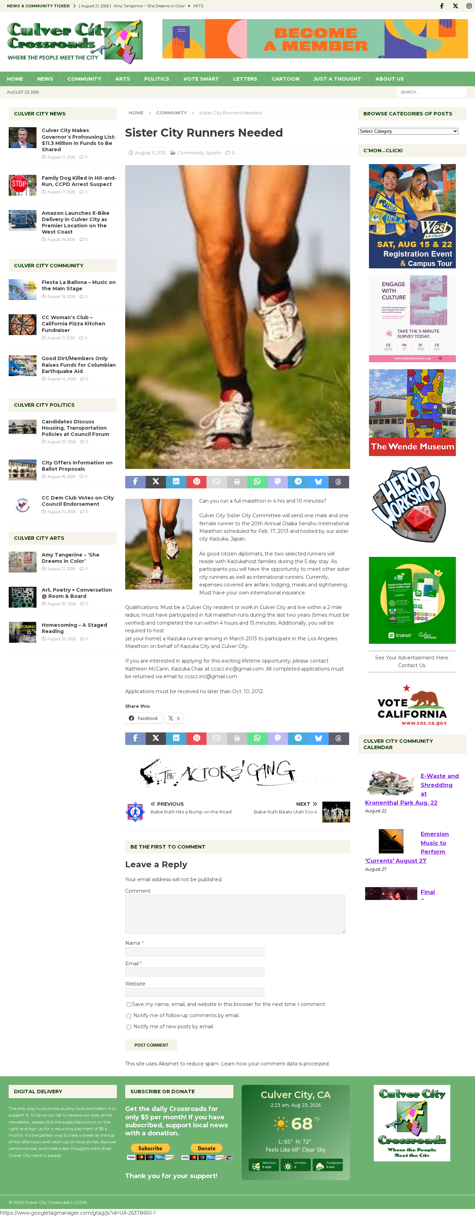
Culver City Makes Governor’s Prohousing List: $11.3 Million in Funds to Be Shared (78, 140)
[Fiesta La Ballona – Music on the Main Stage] (23, 289)
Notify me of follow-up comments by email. (187, 1015)
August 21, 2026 (61, 157)
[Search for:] (431, 92)
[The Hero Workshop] (412, 546)
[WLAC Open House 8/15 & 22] (412, 264)
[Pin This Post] (196, 482)
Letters (245, 79)
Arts (122, 79)
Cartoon (285, 79)
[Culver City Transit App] (412, 640)
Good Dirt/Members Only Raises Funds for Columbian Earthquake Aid (79, 364)
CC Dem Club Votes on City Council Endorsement (78, 501)
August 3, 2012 (150, 152)
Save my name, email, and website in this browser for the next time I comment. (229, 1004)
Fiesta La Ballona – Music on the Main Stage (79, 285)
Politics (156, 79)
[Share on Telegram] (298, 482)
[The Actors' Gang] (237, 784)
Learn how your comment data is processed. (275, 1064)
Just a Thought (337, 79)
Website (135, 984)
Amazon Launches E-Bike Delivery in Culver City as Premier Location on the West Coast (76, 222)
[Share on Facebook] (135, 482)
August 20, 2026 (61, 441)
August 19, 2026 (61, 239)
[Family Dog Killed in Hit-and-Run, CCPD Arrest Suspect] (23, 185)
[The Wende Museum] (412, 452)
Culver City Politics (44, 405)
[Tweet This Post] (156, 482)
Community (84, 79)
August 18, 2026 (61, 476)
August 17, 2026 (61, 337)
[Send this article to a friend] (217, 482)
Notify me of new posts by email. (174, 1026)
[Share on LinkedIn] (176, 482)
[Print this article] (237, 482)
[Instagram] (469, 6)
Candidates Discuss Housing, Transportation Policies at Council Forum (75, 428)
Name (133, 943)
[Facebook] (442, 6)
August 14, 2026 (61, 378)
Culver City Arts (39, 538)
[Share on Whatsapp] (257, 482)
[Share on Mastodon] (278, 482)
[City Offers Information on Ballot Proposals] (23, 470)
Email (132, 963)
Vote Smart (201, 79)
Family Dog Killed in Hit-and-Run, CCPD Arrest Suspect (79, 181)
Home (15, 79)
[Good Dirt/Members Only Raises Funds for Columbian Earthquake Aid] (23, 365)
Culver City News (40, 114)
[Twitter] (455, 6)
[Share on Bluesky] (318, 482)
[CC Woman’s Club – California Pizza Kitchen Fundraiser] (23, 324)
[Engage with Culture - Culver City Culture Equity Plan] (412, 358)
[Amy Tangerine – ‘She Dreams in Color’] (23, 562)
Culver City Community (48, 265)
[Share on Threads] (339, 482)
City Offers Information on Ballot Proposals (77, 466)
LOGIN (80, 1202)
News (45, 79)
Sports (213, 152)
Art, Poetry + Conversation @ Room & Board (77, 593)
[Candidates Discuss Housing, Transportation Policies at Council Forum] (23, 429)
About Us (390, 79)
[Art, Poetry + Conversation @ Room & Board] (23, 597)
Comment (138, 891)
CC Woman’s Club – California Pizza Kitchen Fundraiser (73, 323)
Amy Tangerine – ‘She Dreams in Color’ (70, 558)
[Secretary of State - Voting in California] (412, 722)
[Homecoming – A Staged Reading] (23, 632)
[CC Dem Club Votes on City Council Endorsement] (23, 505)
